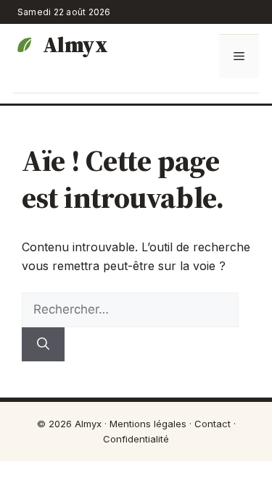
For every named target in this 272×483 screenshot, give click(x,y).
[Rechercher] (43, 344)
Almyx (75, 45)
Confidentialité (136, 439)
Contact (212, 423)
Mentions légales (148, 423)
